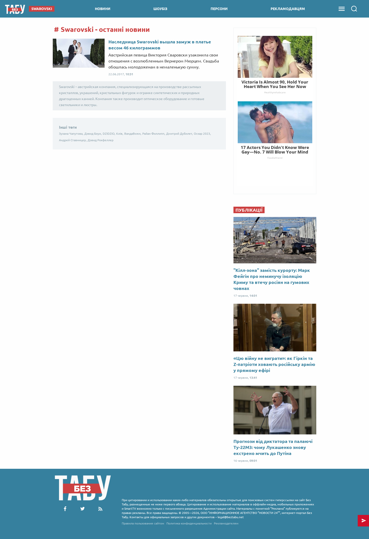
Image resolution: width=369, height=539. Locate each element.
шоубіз (160, 9)
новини (102, 9)
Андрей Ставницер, (73, 140)
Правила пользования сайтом (143, 523)
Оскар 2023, (202, 133)
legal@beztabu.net (231, 517)
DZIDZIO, (109, 133)
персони (219, 9)
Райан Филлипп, (153, 133)
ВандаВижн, (132, 133)
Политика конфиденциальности (189, 523)
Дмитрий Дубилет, (179, 133)
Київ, (119, 133)
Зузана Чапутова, (71, 133)
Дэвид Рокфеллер (100, 140)
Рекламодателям (226, 523)
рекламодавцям (288, 9)
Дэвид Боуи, (93, 133)
